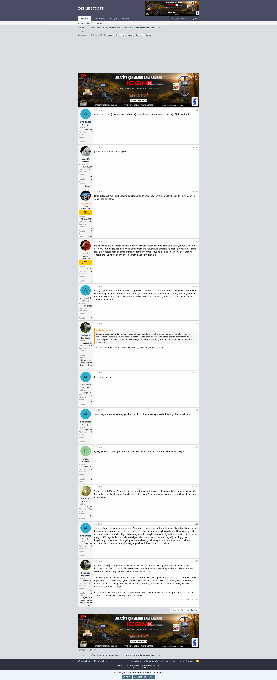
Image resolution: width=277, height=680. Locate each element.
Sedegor (85, 335)
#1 (197, 110)
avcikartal (84, 35)
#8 (197, 410)
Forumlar (84, 18)
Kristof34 (85, 159)
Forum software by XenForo (138, 665)
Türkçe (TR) (101, 661)
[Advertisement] (138, 53)
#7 (197, 373)
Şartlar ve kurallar (151, 661)
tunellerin (140, 35)
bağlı (110, 35)
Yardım (180, 661)
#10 (196, 487)
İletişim (125, 18)
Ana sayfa (190, 661)
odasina (131, 35)
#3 (197, 192)
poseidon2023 (101, 151)
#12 (196, 561)
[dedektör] (172, 8)
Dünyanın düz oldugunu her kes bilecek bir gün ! (86, 363)
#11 (196, 524)
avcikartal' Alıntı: (103, 330)
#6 (197, 323)
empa (85, 458)
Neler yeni (113, 18)
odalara (122, 35)
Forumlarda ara (99, 23)
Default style (86, 661)
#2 (197, 147)
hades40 (85, 498)
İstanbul (88, 186)
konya (89, 236)
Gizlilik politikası (168, 661)
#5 (197, 286)
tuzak (148, 35)
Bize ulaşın (136, 661)
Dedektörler (99, 18)
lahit (115, 35)
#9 (197, 447)
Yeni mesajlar (84, 23)
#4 (197, 241)
